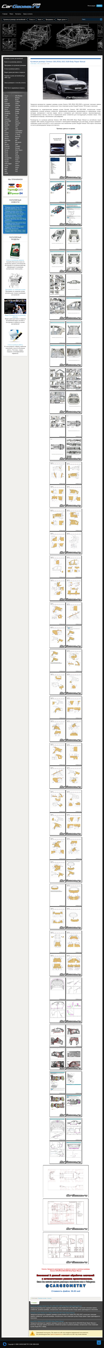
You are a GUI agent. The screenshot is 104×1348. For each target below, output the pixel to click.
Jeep (16, 129)
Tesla (16, 160)
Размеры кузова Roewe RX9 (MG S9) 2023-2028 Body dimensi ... (15, 208)
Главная (4, 14)
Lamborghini (18, 130)
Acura (6, 96)
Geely (17, 117)
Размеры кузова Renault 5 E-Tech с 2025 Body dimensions (15, 224)
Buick (17, 100)
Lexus (6, 134)
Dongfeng (7, 113)
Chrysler (17, 105)
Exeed (17, 113)
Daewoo (17, 109)
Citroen (7, 107)
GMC (16, 119)
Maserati (17, 136)
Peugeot (17, 146)
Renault (17, 148)
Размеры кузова (42, 1298)
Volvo (16, 163)
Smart (6, 156)
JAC (16, 127)
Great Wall (8, 121)
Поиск (11, 14)
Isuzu (6, 127)
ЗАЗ (16, 169)
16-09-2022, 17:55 (35, 63)
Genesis (49, 1298)
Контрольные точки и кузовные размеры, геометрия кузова (4, 1344)
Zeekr (6, 167)
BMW (6, 100)
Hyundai (7, 125)
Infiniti (17, 125)
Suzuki (7, 160)
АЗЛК (6, 173)
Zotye (17, 167)
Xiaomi (17, 165)
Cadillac (17, 101)
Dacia (6, 109)
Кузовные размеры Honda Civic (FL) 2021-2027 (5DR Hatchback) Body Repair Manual (56, 1306)
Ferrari (6, 115)
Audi (6, 98)
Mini (6, 142)
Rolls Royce (18, 150)
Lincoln (7, 136)
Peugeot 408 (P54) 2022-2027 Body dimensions (15, 220)
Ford (6, 117)
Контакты (18, 14)
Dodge (17, 111)
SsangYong (8, 158)
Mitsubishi (18, 142)
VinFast (17, 161)
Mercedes (7, 140)
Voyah (6, 165)
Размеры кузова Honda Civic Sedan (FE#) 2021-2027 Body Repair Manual (52, 1313)
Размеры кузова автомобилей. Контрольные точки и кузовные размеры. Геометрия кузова (21, 6)
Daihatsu (7, 111)
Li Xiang (17, 134)
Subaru (17, 158)
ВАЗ (6, 169)
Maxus (7, 138)
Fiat (16, 115)
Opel (16, 144)
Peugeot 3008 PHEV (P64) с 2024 (15, 231)
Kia (5, 130)
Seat (16, 154)
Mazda (17, 138)
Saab (16, 152)
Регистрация (91, 6)
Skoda (17, 156)
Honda (6, 123)
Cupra (17, 107)
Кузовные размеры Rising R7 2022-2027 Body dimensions (14, 216)
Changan (7, 103)
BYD (6, 101)
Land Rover (18, 132)
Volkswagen (8, 163)
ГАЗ (16, 171)
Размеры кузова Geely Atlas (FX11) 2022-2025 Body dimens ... (15, 212)
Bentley (17, 98)
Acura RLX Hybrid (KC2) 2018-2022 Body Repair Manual (47, 1321)
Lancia (6, 132)
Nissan (7, 144)
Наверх (99, 1342)
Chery (17, 103)
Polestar (7, 146)
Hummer (17, 123)
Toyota (7, 161)
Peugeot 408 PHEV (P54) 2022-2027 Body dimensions (14, 228)
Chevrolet (7, 105)
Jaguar (7, 129)
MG (16, 140)
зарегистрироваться (56, 1334)
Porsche (7, 148)
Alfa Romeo (18, 96)
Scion (6, 154)
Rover (6, 152)
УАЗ (6, 171)
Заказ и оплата (27, 14)
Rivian (6, 150)
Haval (17, 121)
